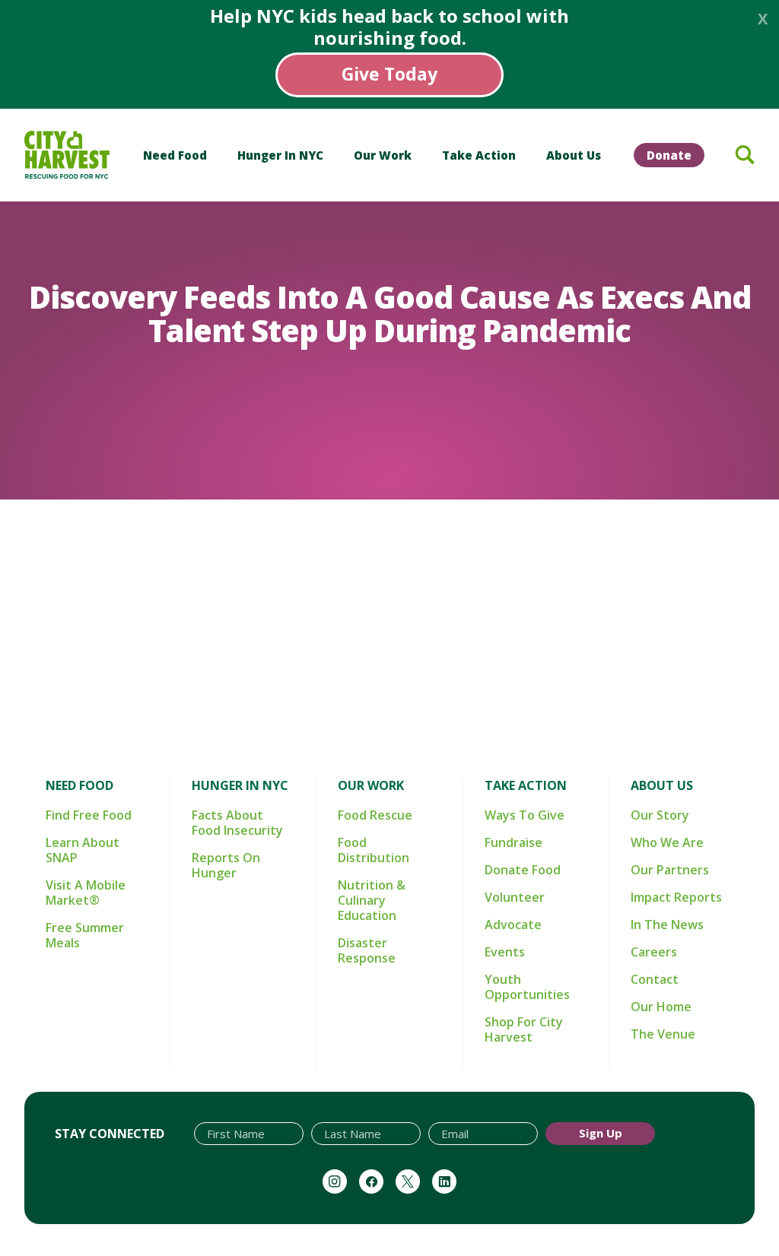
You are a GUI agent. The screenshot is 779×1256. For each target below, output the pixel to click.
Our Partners (670, 869)
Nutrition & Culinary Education (371, 900)
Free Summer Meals (85, 935)
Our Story (660, 815)
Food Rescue (375, 815)
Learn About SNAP (82, 850)
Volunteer (515, 897)
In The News (667, 924)
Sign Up (600, 1132)
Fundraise (513, 842)
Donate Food (523, 869)
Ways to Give (524, 815)
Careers (654, 952)
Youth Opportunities (527, 987)
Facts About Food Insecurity (237, 823)
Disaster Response (367, 950)
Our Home (661, 1006)
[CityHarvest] (67, 155)
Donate (669, 155)
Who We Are (667, 842)
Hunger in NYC (280, 155)
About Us (573, 155)
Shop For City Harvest (524, 1029)
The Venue (663, 1034)
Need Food (175, 155)
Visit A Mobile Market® (86, 893)
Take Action (479, 155)
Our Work (383, 155)
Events (505, 952)
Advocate (513, 924)
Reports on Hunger (226, 865)
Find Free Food (89, 815)
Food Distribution (373, 850)
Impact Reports (676, 897)
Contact (655, 979)
